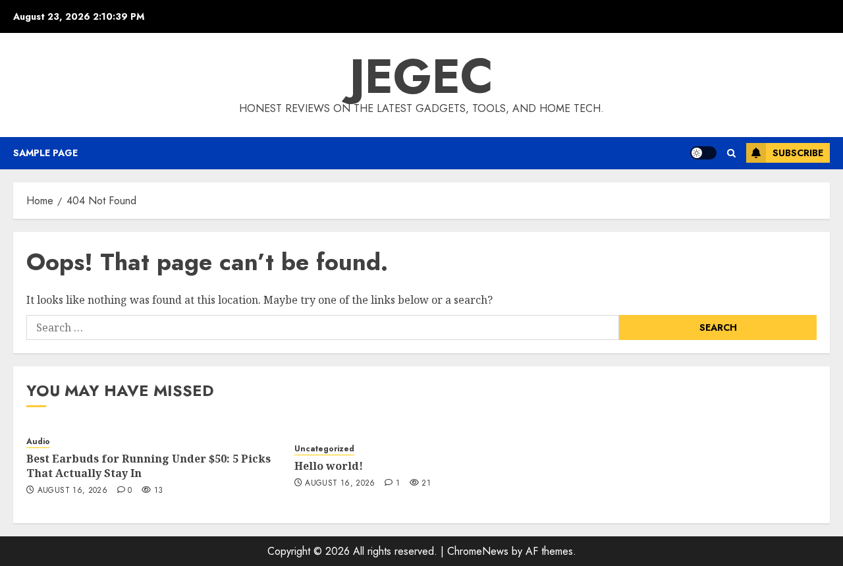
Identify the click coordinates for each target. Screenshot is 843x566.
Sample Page (45, 152)
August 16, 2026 (72, 491)
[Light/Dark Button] (703, 152)
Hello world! (328, 466)
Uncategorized (324, 449)
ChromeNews (477, 551)
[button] (731, 153)
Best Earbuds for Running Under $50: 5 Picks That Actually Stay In (148, 465)
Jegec (421, 76)
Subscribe (798, 152)
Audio (38, 441)
